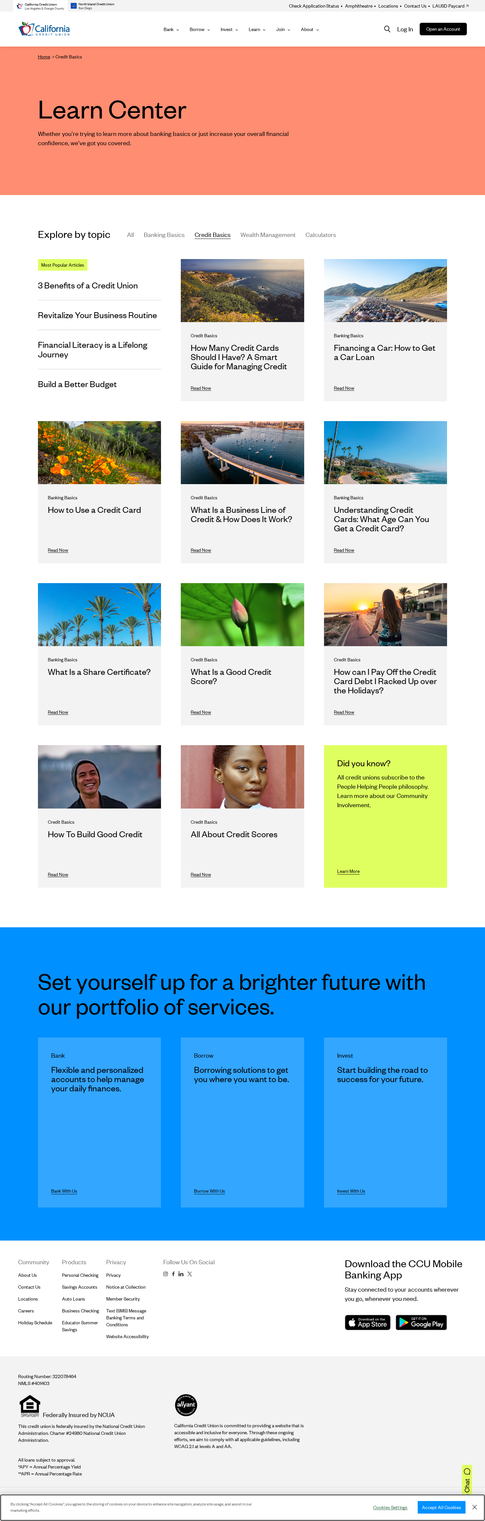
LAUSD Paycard (446, 6)
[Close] (474, 1507)
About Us (27, 1275)
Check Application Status (314, 6)
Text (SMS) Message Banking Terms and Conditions (126, 1317)
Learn (254, 29)
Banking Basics (164, 234)
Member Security (123, 1299)
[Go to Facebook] (173, 1274)
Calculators (321, 234)
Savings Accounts (79, 1287)
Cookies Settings (390, 1507)
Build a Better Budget (77, 383)
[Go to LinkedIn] (180, 1274)
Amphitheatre (356, 6)
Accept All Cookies (441, 1507)
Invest (227, 29)
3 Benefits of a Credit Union (88, 285)
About (307, 29)
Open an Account (443, 29)
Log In (405, 29)
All (130, 234)
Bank (169, 29)
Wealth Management (268, 234)
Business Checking (80, 1310)
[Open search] (387, 29)
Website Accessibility (127, 1336)
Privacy (113, 1275)
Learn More (348, 871)
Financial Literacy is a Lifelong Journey (92, 349)
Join (280, 29)
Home (44, 56)
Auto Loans (73, 1299)
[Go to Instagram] (165, 1274)
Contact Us (413, 6)
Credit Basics (213, 234)
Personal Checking (80, 1275)
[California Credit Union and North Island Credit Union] (44, 29)
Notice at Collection (126, 1287)
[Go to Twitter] (189, 1274)
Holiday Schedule (35, 1322)
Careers (26, 1310)
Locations (386, 6)
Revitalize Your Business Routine (97, 314)
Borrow (197, 29)
